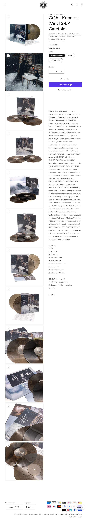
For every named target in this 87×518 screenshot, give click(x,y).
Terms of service (54, 514)
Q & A (80, 516)
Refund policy (33, 514)
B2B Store (79, 514)
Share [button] (53, 294)
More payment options (65, 90)
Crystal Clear (56, 60)
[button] (4, 5)
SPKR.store (22, 514)
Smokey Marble (57, 55)
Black (70, 55)
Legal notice (64, 514)
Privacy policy (43, 514)
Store (72, 514)
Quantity (51, 67)
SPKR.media (72, 516)
